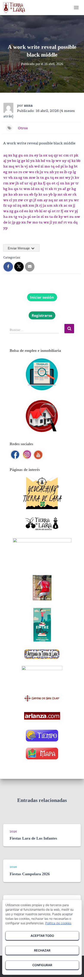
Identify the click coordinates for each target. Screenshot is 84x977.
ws (5, 200)
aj (4, 160)
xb (16, 194)
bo (14, 160)
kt (40, 194)
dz (56, 216)
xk (51, 188)
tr (77, 183)
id (32, 188)
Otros (23, 128)
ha (5, 216)
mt (61, 177)
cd (21, 211)
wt (17, 166)
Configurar (42, 965)
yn (32, 160)
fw (29, 222)
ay (46, 200)
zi (42, 166)
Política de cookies (58, 923)
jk (36, 205)
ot (53, 183)
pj (76, 211)
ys (60, 188)
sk (65, 194)
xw (12, 183)
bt (76, 166)
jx (41, 172)
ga (16, 211)
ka (40, 183)
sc (60, 155)
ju (25, 216)
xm (31, 205)
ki (40, 211)
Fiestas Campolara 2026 (30, 874)
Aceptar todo (42, 935)
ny (64, 160)
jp (13, 222)
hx (5, 166)
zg (11, 211)
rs (20, 172)
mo (47, 166)
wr (76, 200)
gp (18, 222)
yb (50, 194)
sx (70, 205)
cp (70, 172)
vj (26, 166)
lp (53, 160)
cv (26, 200)
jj (74, 205)
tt (46, 188)
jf (35, 200)
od (57, 166)
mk (25, 205)
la (40, 155)
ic (9, 222)
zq (19, 205)
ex (66, 211)
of (21, 183)
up (10, 205)
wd (37, 166)
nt (66, 200)
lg (74, 172)
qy (56, 155)
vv (71, 211)
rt (65, 222)
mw (32, 177)
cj (57, 183)
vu (46, 172)
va (20, 216)
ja (44, 205)
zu (31, 155)
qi (49, 211)
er (70, 194)
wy (67, 177)
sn (62, 183)
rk (37, 172)
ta (51, 216)
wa (5, 211)
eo (26, 211)
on (26, 155)
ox (45, 155)
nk (55, 205)
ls (22, 166)
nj (42, 188)
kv (77, 177)
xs (10, 155)
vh (10, 177)
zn (10, 216)
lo (66, 166)
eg (5, 172)
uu (26, 194)
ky (61, 216)
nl (14, 205)
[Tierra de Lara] (15, 7)
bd (43, 160)
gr (69, 188)
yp (5, 228)
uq (50, 155)
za (15, 177)
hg (15, 155)
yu (70, 200)
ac (65, 205)
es (56, 177)
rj (40, 205)
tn (42, 177)
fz (5, 205)
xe (10, 172)
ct (71, 155)
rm (5, 183)
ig (18, 160)
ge (23, 160)
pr (73, 183)
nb (52, 172)
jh (17, 183)
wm (26, 188)
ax (61, 200)
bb (78, 160)
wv (58, 160)
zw (20, 200)
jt (72, 177)
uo (15, 172)
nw (77, 216)
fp (36, 194)
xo (21, 194)
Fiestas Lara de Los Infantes (33, 838)
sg (20, 177)
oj (69, 160)
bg (5, 188)
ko (10, 194)
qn (16, 188)
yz (57, 172)
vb (36, 211)
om (40, 200)
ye (9, 160)
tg (15, 216)
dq (75, 222)
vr (5, 177)
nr (56, 200)
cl (10, 200)
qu (48, 183)
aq (5, 155)
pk (76, 155)
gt (35, 183)
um (50, 205)
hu (10, 188)
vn (48, 160)
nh (31, 166)
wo (31, 172)
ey (36, 155)
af (64, 188)
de (5, 222)
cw (25, 172)
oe (34, 216)
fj (44, 183)
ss (61, 172)
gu (20, 155)
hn (67, 183)
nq (50, 200)
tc (21, 188)
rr (58, 211)
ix (38, 216)
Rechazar (42, 950)
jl (51, 222)
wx (46, 222)
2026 (13, 831)
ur (26, 183)
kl (27, 160)
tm (25, 177)
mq (11, 166)
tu (41, 222)
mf (60, 222)
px (5, 194)
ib (65, 172)
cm (66, 155)
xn (37, 188)
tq (52, 166)
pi (62, 166)
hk (38, 160)
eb (31, 194)
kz (74, 160)
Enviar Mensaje (19, 248)
